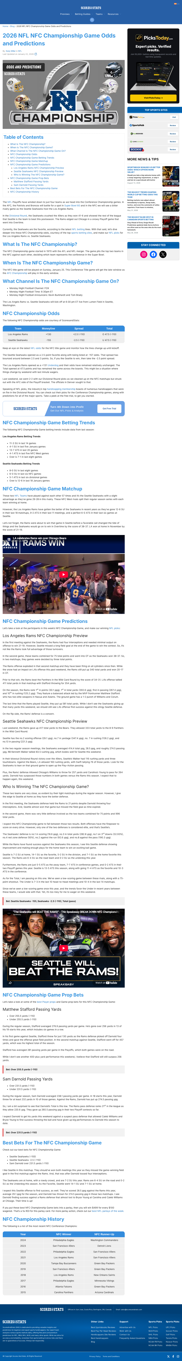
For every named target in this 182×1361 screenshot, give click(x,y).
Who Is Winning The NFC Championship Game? (39, 174)
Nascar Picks (172, 1342)
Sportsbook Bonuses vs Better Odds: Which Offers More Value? (143, 169)
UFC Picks (170, 1327)
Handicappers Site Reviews (103, 1334)
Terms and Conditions (111, 1356)
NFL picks (114, 232)
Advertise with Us (127, 1327)
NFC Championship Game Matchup (29, 161)
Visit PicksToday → (153, 98)
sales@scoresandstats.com (131, 1310)
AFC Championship (17, 273)
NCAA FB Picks (155, 1342)
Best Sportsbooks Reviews (103, 1327)
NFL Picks (153, 1327)
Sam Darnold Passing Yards (28, 185)
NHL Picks (153, 1334)
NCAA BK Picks (155, 1345)
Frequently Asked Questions (132, 1338)
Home (5, 26)
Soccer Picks (172, 1331)
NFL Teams (21, 495)
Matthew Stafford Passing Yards (31, 181)
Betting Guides (82, 14)
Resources (113, 14)
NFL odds (36, 348)
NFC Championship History (25, 191)
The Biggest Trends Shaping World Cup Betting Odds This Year (142, 194)
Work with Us (125, 1331)
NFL (20, 51)
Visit (174, 117)
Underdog (53, 365)
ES (178, 4)
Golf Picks (170, 1334)
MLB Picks (153, 1331)
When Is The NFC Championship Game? (31, 147)
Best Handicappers (99, 1338)
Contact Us (125, 1334)
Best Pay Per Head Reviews (103, 1331)
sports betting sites (81, 232)
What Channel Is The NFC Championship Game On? (38, 151)
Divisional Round (18, 215)
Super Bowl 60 (72, 205)
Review (173, 126)
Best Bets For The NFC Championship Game (34, 188)
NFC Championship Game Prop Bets (29, 178)
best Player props (46, 1002)
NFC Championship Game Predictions (30, 164)
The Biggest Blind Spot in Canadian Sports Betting (140, 218)
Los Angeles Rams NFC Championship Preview (39, 168)
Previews (65, 14)
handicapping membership (61, 389)
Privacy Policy (95, 1356)
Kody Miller (11, 51)
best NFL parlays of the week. (108, 1211)
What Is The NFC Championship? (27, 144)
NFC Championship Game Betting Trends (32, 157)
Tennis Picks (171, 1338)
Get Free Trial (109, 408)
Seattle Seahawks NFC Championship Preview (38, 171)
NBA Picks (153, 1338)
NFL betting (78, 229)
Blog (12, 26)
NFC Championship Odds (24, 154)
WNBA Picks (171, 1345)
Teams (99, 14)
